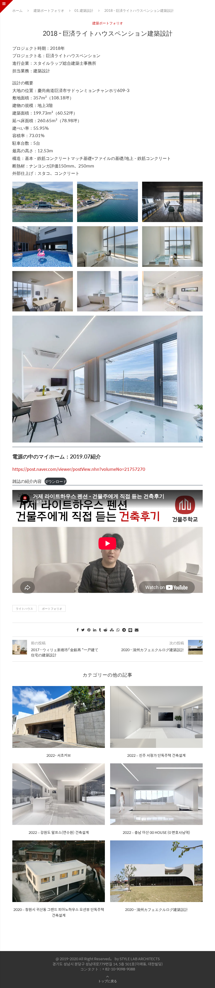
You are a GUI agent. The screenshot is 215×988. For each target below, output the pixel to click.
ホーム (17, 10)
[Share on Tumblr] (100, 630)
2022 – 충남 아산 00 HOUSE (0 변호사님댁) (156, 832)
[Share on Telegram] (124, 630)
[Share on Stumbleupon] (112, 630)
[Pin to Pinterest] (88, 630)
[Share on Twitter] (83, 630)
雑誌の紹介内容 (27, 481)
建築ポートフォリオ (49, 10)
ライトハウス (24, 608)
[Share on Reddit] (105, 630)
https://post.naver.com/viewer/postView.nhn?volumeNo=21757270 (78, 469)
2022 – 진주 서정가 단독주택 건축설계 (156, 755)
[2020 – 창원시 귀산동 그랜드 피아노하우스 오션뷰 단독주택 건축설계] (58, 871)
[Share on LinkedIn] (94, 630)
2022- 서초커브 (58, 755)
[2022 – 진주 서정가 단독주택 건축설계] (156, 717)
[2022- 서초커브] (58, 717)
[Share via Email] (136, 630)
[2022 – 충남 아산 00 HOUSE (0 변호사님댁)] (156, 794)
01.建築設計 (83, 10)
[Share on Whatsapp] (118, 630)
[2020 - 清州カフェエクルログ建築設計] (156, 871)
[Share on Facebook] (78, 630)
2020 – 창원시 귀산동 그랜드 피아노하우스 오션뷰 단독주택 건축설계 (58, 912)
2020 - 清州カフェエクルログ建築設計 (156, 909)
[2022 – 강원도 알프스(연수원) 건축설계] (58, 794)
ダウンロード (56, 481)
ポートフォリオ (52, 608)
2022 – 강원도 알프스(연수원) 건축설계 (59, 832)
